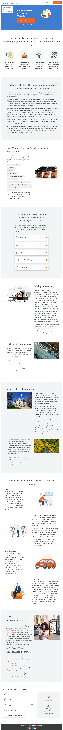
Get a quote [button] (57, 2)
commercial (20, 631)
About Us (48, 2)
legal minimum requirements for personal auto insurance (38, 93)
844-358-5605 (29, 24)
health (14, 631)
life (11, 631)
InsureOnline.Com (15, 620)
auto (26, 629)
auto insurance (13, 658)
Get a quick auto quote (26, 20)
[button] (31, 238)
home (7, 631)
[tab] (31, 238)
